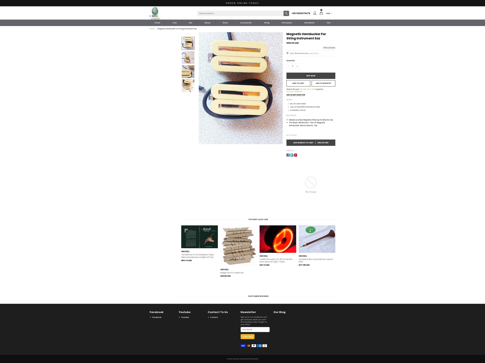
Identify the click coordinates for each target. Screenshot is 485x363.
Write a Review (329, 47)
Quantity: (290, 60)
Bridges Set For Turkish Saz (192, 273)
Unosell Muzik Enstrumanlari (245, 359)
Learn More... (314, 53)
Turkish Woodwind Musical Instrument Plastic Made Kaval (315, 281)
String (266, 22)
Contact (214, 317)
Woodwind (309, 22)
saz (190, 22)
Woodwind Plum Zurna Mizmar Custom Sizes (277, 260)
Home (157, 22)
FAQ (328, 22)
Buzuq (207, 22)
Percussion (287, 22)
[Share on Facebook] (287, 155)
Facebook (156, 317)
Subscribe (247, 336)
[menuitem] (157, 23)
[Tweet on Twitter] (291, 155)
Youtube (185, 317)
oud (174, 22)
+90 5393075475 (301, 13)
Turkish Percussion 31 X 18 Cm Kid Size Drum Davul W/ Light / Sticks (236, 260)
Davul (225, 22)
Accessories (246, 22)
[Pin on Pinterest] (295, 155)
